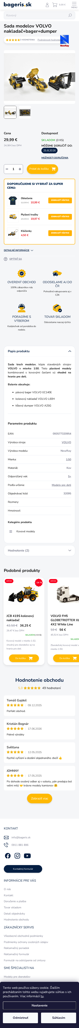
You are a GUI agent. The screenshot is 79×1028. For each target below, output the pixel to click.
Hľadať (70, 15)
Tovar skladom (12, 907)
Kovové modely (25, 531)
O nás (7, 889)
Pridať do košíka (39, 169)
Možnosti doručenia (54, 157)
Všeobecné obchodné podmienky (23, 936)
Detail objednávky (14, 913)
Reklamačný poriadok (16, 948)
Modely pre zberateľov (17, 977)
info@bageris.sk (21, 837)
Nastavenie (40, 1005)
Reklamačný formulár (16, 954)
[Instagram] (16, 855)
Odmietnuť (20, 1018)
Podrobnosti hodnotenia (50, 39)
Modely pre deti (61, 485)
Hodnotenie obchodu (39, 680)
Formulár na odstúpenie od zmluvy (24, 960)
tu (42, 996)
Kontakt (8, 895)
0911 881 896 (20, 845)
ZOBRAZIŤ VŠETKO (60, 200)
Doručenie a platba (15, 901)
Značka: (60, 49)
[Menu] (74, 5)
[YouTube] (27, 855)
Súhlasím (58, 1018)
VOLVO (66, 442)
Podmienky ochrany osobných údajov (26, 942)
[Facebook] (7, 855)
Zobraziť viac (39, 798)
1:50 (68, 459)
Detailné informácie (16, 250)
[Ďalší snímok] (72, 77)
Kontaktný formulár (23, 868)
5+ (69, 476)
